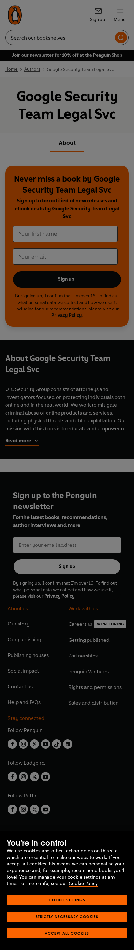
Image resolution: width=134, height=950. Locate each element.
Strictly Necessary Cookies (67, 916)
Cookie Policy (83, 883)
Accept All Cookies (67, 933)
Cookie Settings (67, 899)
